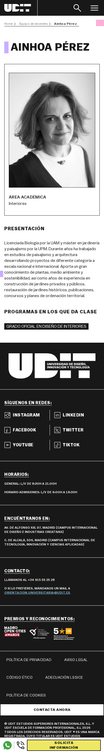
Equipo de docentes (33, 23)
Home (8, 23)
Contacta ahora (52, 710)
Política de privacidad (28, 660)
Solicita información (64, 745)
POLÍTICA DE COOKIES (26, 695)
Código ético (19, 677)
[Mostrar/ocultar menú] (94, 8)
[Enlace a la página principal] (21, 8)
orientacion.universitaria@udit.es (37, 592)
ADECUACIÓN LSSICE (64, 677)
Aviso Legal (76, 660)
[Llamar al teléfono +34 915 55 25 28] (19, 745)
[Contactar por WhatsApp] (7, 745)
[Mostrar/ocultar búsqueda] (77, 8)
